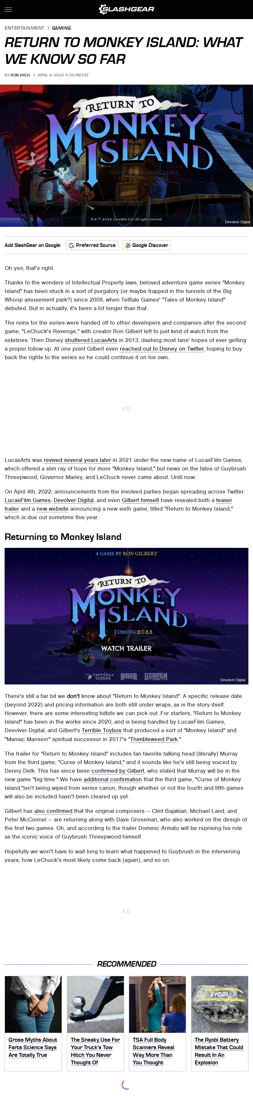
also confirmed (53, 811)
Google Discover (150, 245)
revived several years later (77, 460)
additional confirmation (113, 779)
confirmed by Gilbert (118, 770)
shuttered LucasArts (91, 340)
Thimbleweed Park (154, 739)
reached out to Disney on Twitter (162, 348)
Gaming (61, 28)
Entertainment (25, 28)
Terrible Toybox (102, 730)
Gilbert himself (140, 500)
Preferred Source (96, 245)
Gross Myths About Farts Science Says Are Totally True (33, 1047)
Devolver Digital (237, 222)
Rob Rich (20, 75)
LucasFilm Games (28, 500)
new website (53, 508)
